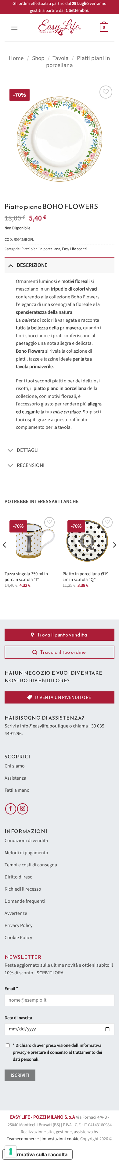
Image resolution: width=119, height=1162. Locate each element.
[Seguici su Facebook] (10, 808)
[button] (14, 27)
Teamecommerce (23, 1139)
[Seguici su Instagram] (22, 808)
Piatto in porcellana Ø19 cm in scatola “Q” (85, 577)
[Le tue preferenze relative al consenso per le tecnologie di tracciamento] (10, 1151)
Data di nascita (18, 1018)
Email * (11, 989)
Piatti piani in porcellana (78, 61)
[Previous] (5, 557)
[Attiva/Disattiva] (10, 265)
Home (16, 58)
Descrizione (32, 265)
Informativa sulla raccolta (37, 1154)
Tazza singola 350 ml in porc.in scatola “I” (26, 577)
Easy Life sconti (74, 249)
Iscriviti (20, 1075)
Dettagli (28, 450)
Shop (38, 58)
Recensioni (31, 465)
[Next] (114, 557)
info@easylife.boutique (44, 726)
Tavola (60, 58)
